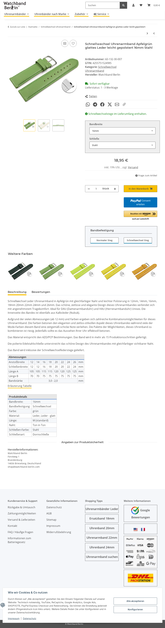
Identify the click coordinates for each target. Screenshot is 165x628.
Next (152, 271)
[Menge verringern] (88, 188)
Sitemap (51, 519)
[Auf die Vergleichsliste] (64, 43)
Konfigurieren (135, 609)
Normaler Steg (104, 240)
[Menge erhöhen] (114, 188)
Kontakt (12, 526)
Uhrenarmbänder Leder (102, 509)
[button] (91, 96)
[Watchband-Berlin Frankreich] (144, 529)
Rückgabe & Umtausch (21, 507)
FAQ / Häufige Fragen (20, 532)
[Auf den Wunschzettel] (73, 43)
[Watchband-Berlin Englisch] (136, 529)
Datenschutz (29, 618)
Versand (133, 167)
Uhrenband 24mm (101, 547)
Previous (13, 271)
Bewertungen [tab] (41, 292)
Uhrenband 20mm (101, 528)
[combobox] (122, 130)
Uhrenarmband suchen (102, 557)
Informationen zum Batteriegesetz (19, 540)
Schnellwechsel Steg (138, 240)
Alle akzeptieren (135, 601)
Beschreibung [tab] (17, 292)
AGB (49, 513)
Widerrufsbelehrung (58, 532)
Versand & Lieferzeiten (21, 519)
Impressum (13, 618)
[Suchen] (123, 5)
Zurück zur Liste (17, 26)
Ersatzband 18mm (101, 518)
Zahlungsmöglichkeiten (22, 513)
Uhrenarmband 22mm (102, 538)
